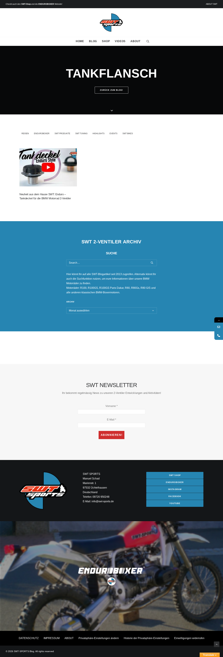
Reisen (25, 133)
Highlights (98, 133)
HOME (80, 41)
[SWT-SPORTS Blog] (111, 22)
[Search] (111, 263)
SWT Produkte (62, 133)
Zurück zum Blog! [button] (111, 90)
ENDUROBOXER (46, 4)
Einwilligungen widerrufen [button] (189, 638)
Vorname (111, 406)
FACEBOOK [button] (174, 496)
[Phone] (218, 335)
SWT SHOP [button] (175, 475)
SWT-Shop (26, 4)
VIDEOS (120, 41)
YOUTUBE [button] (174, 503)
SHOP (106, 41)
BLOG (93, 41)
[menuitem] (211, 4)
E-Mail (111, 419)
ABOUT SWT (211, 4)
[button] (147, 41)
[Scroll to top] (216, 644)
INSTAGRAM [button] (175, 489)
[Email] (218, 327)
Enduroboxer (41, 133)
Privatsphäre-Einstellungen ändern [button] (99, 638)
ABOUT (135, 41)
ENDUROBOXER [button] (175, 482)
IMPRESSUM (52, 638)
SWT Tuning (81, 133)
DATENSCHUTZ (29, 638)
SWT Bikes (127, 133)
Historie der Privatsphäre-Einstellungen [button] (146, 638)
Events (113, 133)
